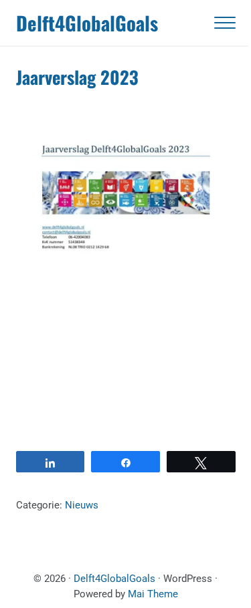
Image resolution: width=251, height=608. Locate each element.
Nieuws (81, 505)
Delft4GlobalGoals (87, 23)
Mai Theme (153, 594)
